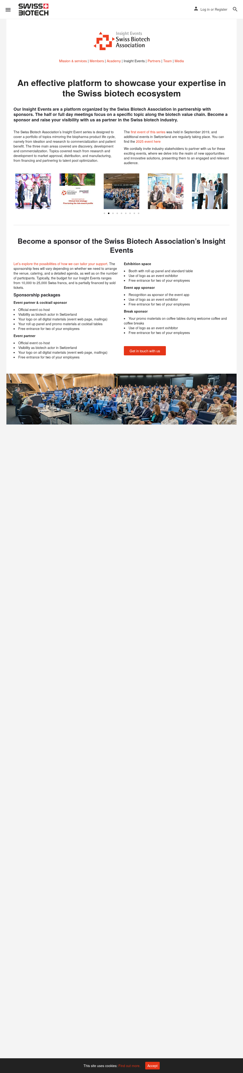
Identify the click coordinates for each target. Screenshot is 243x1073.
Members (97, 60)
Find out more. (129, 1065)
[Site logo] (34, 9)
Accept (152, 1065)
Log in (205, 9)
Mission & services (73, 60)
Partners (154, 60)
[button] (16, 191)
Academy (114, 60)
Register (221, 9)
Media (179, 60)
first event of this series (148, 131)
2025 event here (148, 141)
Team (167, 60)
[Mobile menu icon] (8, 9)
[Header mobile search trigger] (235, 9)
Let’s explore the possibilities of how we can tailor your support (60, 263)
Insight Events (134, 60)
